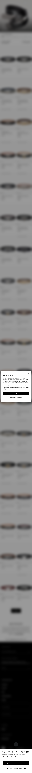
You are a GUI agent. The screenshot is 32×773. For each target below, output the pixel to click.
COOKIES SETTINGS (16, 397)
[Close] (16, 744)
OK (16, 393)
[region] (16, 386)
